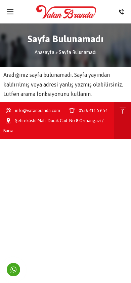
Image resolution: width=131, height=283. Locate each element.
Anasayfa (44, 52)
